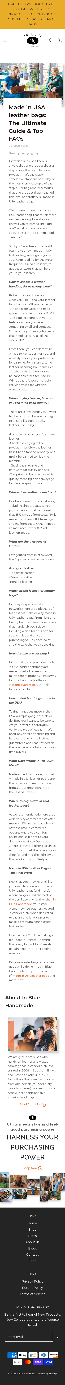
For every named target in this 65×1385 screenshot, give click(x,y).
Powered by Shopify (47, 1373)
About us (32, 1242)
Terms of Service (32, 1294)
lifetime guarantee (22, 684)
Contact (32, 1254)
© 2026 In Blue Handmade (21, 1373)
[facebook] (19, 153)
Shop (33, 1229)
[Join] (57, 1337)
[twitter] (23, 153)
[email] (32, 153)
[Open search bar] (50, 40)
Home (32, 1223)
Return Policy (32, 1288)
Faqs (32, 1261)
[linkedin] (37, 153)
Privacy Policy (32, 1281)
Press (32, 1236)
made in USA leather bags (30, 975)
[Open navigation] (5, 40)
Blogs (32, 1248)
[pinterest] (27, 153)
